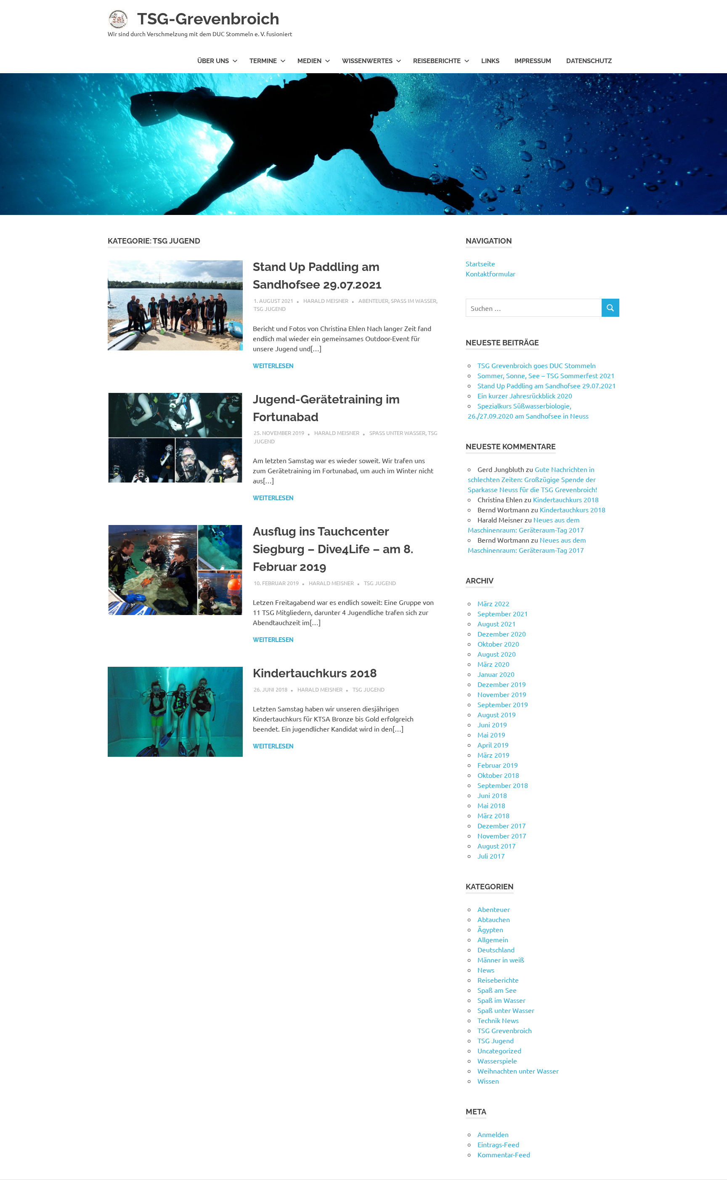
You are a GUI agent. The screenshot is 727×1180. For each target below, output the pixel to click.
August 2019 (497, 714)
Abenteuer (373, 300)
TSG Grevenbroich (505, 1030)
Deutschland (496, 949)
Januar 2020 (496, 674)
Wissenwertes (367, 61)
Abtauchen (494, 919)
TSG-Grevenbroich (208, 18)
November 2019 (502, 694)
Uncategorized (499, 1050)
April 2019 (493, 744)
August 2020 (497, 654)
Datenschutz (589, 61)
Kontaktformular (490, 273)
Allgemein (493, 939)
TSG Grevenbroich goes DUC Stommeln (537, 365)
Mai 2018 (491, 805)
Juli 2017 (491, 855)
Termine (263, 61)
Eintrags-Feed (498, 1144)
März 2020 (493, 664)
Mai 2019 (491, 734)
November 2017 (502, 835)
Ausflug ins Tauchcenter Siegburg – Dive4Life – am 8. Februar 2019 (333, 549)
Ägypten (490, 929)
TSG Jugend (270, 308)
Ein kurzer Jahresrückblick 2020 (525, 395)
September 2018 (503, 785)
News (486, 969)
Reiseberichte (437, 61)
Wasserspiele (497, 1060)
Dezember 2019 (502, 684)
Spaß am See (497, 990)
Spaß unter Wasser (397, 432)
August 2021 (497, 623)
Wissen (488, 1081)
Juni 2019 (492, 724)
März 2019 (493, 754)
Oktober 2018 (498, 775)
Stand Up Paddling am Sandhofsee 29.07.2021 (547, 385)
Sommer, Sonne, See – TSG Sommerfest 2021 (546, 375)
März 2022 (493, 603)
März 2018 (493, 815)
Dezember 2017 (502, 825)
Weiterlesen (273, 366)
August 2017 (497, 845)
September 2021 (503, 613)
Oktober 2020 (498, 643)
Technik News (498, 1020)
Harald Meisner (325, 300)
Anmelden (493, 1134)
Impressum (533, 61)
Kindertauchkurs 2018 (315, 673)
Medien (309, 61)
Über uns (213, 61)
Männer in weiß (501, 959)
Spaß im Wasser (413, 300)
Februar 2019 (498, 765)
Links (490, 61)
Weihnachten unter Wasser (518, 1070)
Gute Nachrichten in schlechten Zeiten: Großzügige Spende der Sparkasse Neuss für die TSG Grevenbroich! (532, 479)
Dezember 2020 (502, 633)
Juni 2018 (492, 795)
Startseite (480, 263)
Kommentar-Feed (504, 1154)
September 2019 (503, 704)
